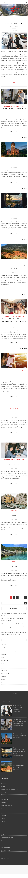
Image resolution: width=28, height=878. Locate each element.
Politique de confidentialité (7, 844)
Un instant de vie (5, 673)
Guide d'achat (14, 21)
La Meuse (3, 663)
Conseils (3, 647)
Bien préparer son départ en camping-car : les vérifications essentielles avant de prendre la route (14, 321)
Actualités (3, 644)
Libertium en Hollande (6, 667)
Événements (4, 657)
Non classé (14, 510)
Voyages (14, 561)
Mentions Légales (5, 847)
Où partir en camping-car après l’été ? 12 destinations (13, 623)
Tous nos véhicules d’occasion (8, 840)
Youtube (3, 683)
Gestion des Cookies (6, 850)
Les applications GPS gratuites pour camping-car (14, 374)
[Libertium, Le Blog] (14, 8)
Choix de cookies (5, 858)
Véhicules (3, 676)
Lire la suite (14, 81)
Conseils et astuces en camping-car (14, 106)
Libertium (3, 834)
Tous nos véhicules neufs (7, 837)
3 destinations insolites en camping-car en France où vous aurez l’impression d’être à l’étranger (14, 265)
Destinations (14, 159)
